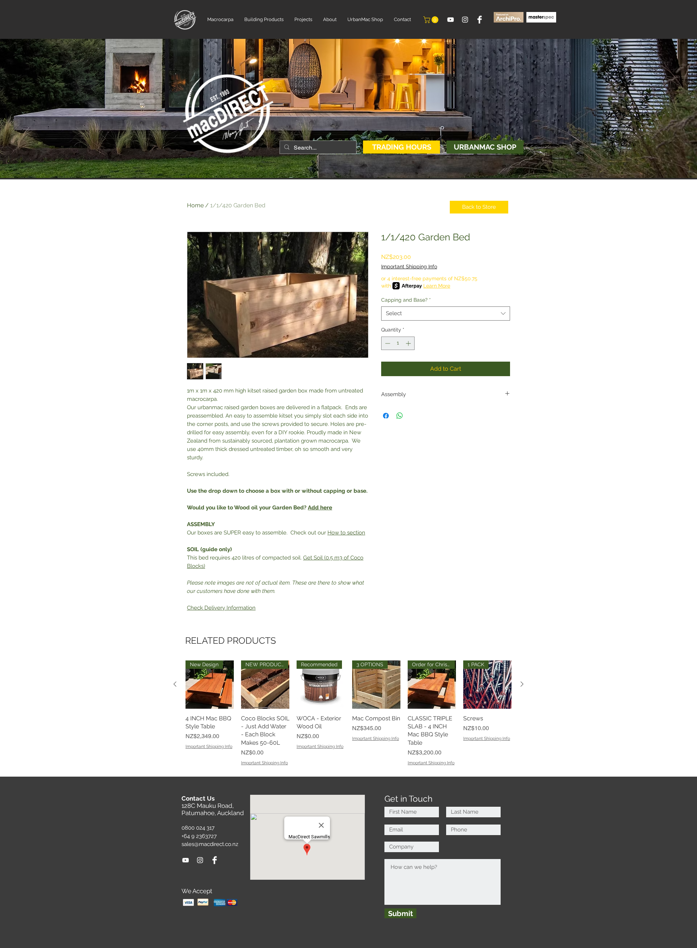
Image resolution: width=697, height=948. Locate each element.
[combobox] (445, 313)
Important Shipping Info (409, 266)
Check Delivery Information (221, 608)
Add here (320, 507)
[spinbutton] (397, 343)
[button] (431, 19)
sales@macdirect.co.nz (210, 844)
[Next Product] (522, 684)
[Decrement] (386, 343)
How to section (346, 532)
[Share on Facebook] (386, 415)
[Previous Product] (175, 684)
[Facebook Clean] (480, 20)
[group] (348, 713)
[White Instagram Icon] (465, 20)
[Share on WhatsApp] (399, 415)
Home (195, 205)
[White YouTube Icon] (451, 20)
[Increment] (408, 343)
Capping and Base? (406, 300)
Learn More (436, 286)
